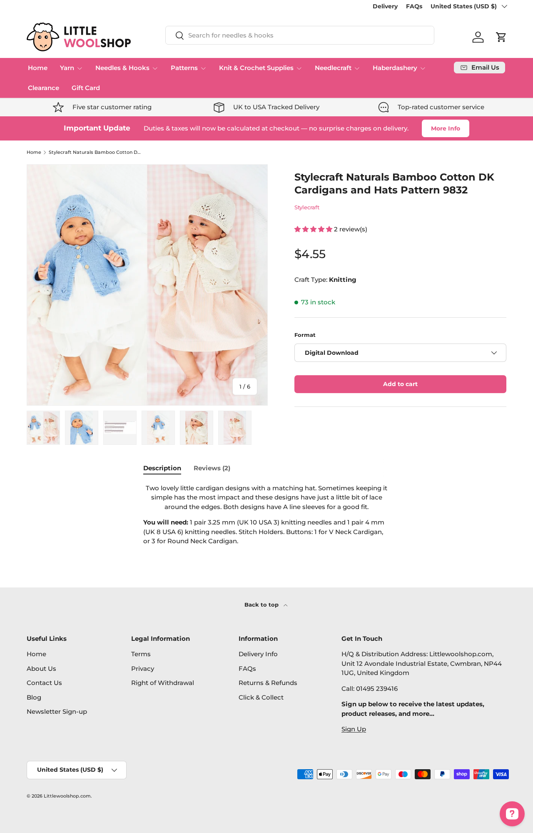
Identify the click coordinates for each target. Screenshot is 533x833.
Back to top (262, 604)
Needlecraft (333, 68)
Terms (141, 654)
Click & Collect (261, 697)
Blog (34, 697)
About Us (41, 668)
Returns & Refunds (268, 683)
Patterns (184, 68)
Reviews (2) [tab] (212, 468)
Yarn (67, 68)
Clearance (43, 88)
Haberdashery (395, 68)
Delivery (385, 6)
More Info (445, 128)
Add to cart (400, 384)
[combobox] (300, 35)
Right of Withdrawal (162, 683)
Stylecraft (306, 207)
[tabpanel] (266, 515)
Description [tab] (162, 468)
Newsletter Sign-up (57, 711)
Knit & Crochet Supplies (256, 68)
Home (37, 68)
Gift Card (86, 88)
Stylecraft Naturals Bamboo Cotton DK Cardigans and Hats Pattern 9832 (95, 152)
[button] (501, 37)
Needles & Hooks (122, 68)
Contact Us (44, 683)
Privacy (142, 668)
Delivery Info (258, 654)
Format (305, 334)
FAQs (414, 6)
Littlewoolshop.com (67, 796)
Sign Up (353, 729)
